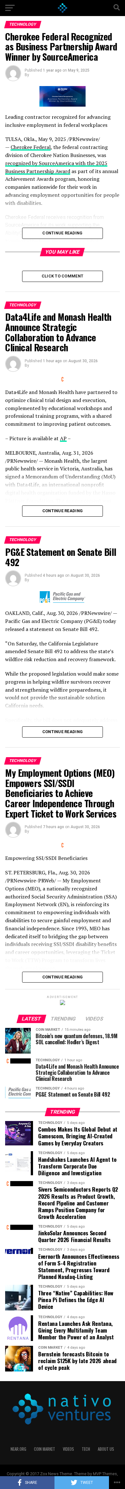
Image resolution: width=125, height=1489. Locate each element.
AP (63, 438)
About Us (106, 1449)
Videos (68, 1449)
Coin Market (44, 1449)
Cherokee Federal (31, 147)
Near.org (18, 1449)
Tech (86, 1449)
